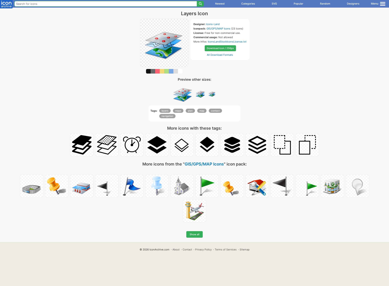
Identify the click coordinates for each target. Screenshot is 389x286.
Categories (248, 3)
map (202, 110)
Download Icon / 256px (220, 48)
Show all (194, 234)
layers (165, 110)
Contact (187, 249)
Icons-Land (213, 24)
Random (325, 3)
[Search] (200, 4)
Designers (353, 3)
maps (178, 110)
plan (190, 110)
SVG (274, 3)
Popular (298, 3)
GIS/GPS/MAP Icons (218, 28)
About (176, 249)
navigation (167, 116)
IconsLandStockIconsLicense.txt (227, 41)
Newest (220, 3)
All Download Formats (220, 54)
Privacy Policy (203, 249)
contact (215, 110)
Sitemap (245, 249)
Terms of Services (226, 249)
